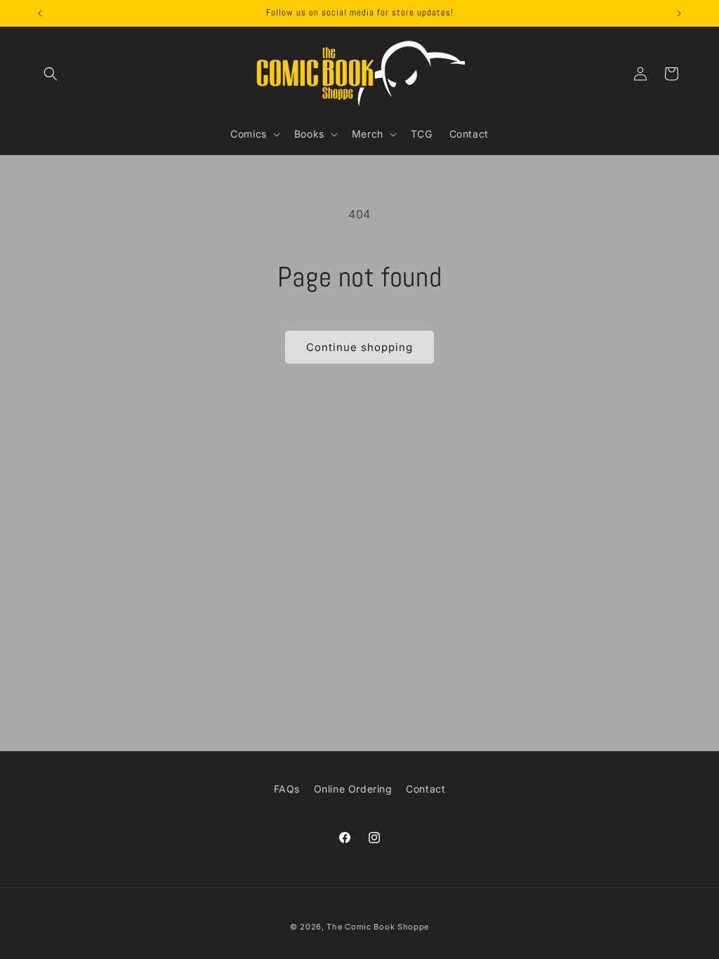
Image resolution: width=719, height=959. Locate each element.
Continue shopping (359, 347)
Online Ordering (353, 789)
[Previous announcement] (40, 13)
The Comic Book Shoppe (377, 927)
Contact (425, 789)
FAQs (287, 789)
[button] (50, 73)
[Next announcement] (679, 13)
